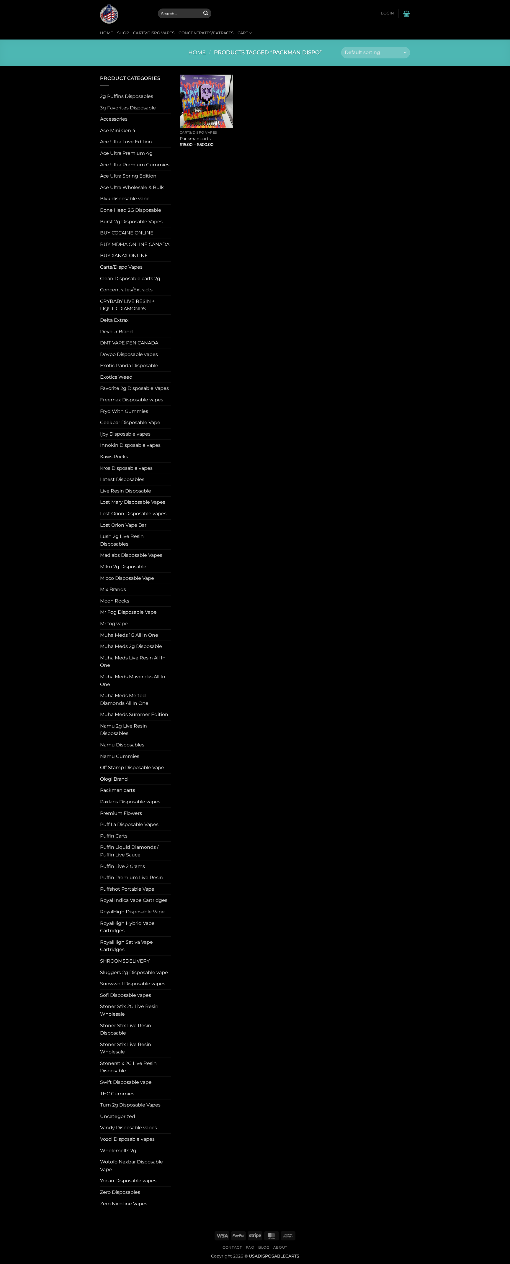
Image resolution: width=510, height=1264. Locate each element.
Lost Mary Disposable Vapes (132, 502)
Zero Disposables (120, 1192)
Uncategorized (117, 1116)
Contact (232, 1247)
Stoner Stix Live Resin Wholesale (125, 1048)
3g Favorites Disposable (128, 108)
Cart (243, 33)
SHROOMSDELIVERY (125, 961)
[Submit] (206, 14)
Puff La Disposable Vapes (129, 824)
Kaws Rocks (114, 456)
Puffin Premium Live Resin (131, 877)
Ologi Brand (114, 779)
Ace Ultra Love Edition (126, 142)
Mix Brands (113, 589)
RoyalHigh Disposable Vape (132, 912)
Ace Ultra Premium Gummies (134, 165)
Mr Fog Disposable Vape (128, 612)
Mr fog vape (114, 623)
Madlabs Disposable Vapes (131, 555)
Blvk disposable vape (125, 198)
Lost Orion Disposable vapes (133, 513)
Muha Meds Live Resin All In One (133, 661)
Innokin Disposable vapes (130, 445)
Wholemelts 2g (118, 1150)
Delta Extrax (114, 320)
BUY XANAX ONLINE (124, 255)
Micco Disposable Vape (127, 578)
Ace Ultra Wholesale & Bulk (132, 187)
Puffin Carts (114, 836)
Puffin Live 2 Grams (122, 866)
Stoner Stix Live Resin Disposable (125, 1029)
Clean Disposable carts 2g (130, 278)
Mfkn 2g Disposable (123, 566)
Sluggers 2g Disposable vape (134, 972)
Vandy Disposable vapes (128, 1127)
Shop (123, 33)
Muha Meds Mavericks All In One (132, 680)
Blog (263, 1247)
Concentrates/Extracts (206, 33)
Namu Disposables (122, 745)
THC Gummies (117, 1093)
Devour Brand (116, 331)
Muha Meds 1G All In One (129, 635)
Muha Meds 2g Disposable (131, 646)
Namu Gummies (119, 756)
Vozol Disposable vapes (127, 1139)
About (280, 1247)
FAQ (250, 1247)
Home (106, 33)
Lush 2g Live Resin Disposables (122, 540)
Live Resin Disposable (125, 491)
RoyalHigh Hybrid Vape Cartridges (127, 927)
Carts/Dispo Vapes (153, 33)
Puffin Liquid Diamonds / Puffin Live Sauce (129, 851)
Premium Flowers (121, 813)
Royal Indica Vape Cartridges (133, 900)
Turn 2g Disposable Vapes (130, 1105)
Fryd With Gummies (124, 411)
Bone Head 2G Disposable (130, 210)
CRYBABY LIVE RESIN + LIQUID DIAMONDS (127, 305)
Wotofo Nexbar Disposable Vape (131, 1165)
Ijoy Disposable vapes (125, 434)
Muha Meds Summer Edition (134, 714)
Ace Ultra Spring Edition (128, 176)
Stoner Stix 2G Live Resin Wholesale (129, 1010)
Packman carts (117, 790)
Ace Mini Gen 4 (117, 130)
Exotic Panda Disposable (129, 365)
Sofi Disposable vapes (125, 995)
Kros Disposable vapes (126, 468)
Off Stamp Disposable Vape (132, 767)
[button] (387, 13)
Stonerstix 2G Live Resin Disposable (128, 1067)
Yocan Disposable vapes (128, 1180)
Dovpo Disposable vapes (129, 354)
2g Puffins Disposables (126, 96)
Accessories (114, 119)
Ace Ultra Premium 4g (126, 153)
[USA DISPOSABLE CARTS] (124, 13)
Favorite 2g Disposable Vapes (134, 388)
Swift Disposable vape (126, 1082)
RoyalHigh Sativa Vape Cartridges (126, 946)
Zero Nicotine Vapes (123, 1203)
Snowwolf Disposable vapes (132, 983)
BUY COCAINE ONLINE (126, 233)
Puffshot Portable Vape (127, 889)
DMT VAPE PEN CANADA (129, 343)
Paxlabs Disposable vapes (130, 802)
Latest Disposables (122, 479)
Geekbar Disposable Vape (130, 422)
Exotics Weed (116, 377)
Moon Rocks (114, 601)
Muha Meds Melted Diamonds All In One (124, 699)
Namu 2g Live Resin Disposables (123, 729)
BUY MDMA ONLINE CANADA (134, 244)
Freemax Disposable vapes (131, 400)
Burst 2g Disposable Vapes (131, 221)
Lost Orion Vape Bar (123, 525)
